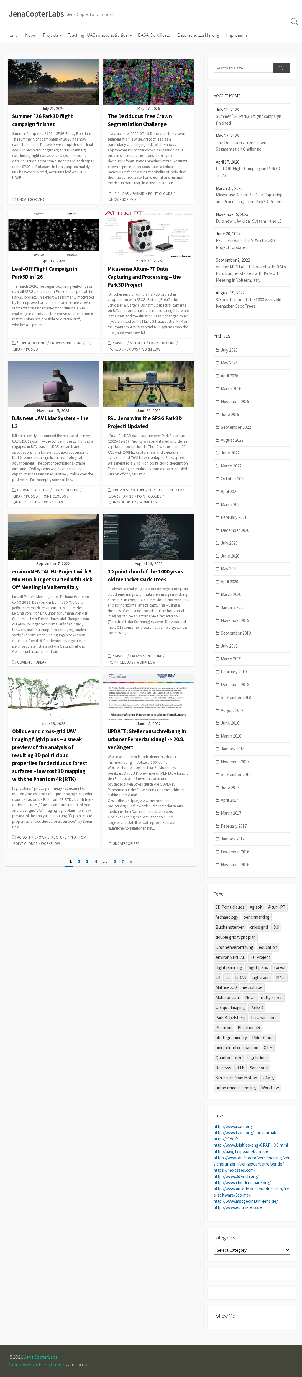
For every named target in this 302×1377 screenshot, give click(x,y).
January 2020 (232, 607)
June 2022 (230, 453)
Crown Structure (66, 342)
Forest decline (162, 342)
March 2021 (231, 504)
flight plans (257, 967)
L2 (114, 193)
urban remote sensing (236, 1088)
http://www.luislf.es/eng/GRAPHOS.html (251, 1145)
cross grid (259, 927)
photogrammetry (231, 1037)
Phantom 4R (249, 1027)
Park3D (138, 193)
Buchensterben (230, 927)
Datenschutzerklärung (198, 35)
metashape (252, 987)
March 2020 (231, 594)
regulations (257, 1057)
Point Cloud (263, 1037)
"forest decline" (31, 342)
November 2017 (235, 762)
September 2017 (236, 774)
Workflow (150, 349)
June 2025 (230, 414)
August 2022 (232, 440)
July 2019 (229, 646)
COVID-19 (24, 662)
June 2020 (230, 556)
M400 (280, 977)
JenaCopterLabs (41, 1357)
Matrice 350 (226, 987)
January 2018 (232, 749)
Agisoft (119, 342)
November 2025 (235, 401)
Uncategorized (30, 199)
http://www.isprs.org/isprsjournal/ (245, 1132)
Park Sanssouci (264, 1017)
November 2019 (235, 620)
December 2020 (235, 530)
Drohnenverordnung (234, 947)
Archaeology (227, 917)
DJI (276, 927)
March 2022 (231, 466)
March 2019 (231, 658)
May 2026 (229, 363)
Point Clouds (160, 193)
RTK (240, 1067)
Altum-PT (137, 342)
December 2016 (235, 852)
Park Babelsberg (231, 1017)
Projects (50, 35)
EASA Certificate (154, 35)
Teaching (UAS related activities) (98, 35)
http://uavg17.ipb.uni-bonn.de (241, 1151)
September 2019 (236, 633)
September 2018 (236, 697)
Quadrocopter (26, 502)
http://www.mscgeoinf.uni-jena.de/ (246, 1201)
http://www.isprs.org (233, 1126)
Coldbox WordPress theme (36, 1364)
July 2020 (229, 543)
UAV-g (268, 1078)
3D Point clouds (230, 907)
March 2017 (231, 813)
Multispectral (228, 997)
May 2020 (229, 568)
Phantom (78, 837)
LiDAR (124, 193)
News (30, 35)
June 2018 (230, 723)
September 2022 (236, 427)
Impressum (236, 35)
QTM (268, 1047)
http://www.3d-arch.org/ (236, 1176)
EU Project (260, 957)
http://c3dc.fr (226, 1139)
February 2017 (234, 826)
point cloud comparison (237, 1047)
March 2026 (231, 388)
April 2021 (229, 491)
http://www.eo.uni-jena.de (238, 1207)
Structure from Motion (236, 1078)
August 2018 (232, 710)
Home (12, 35)
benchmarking (257, 917)
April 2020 (229, 581)
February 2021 (234, 517)
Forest (279, 967)
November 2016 (235, 864)
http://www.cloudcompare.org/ (242, 1182)
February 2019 (234, 671)
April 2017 (229, 800)
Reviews (131, 349)
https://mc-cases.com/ (234, 1170)
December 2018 (235, 684)
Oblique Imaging (230, 1007)
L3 (227, 977)
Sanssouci (259, 1067)
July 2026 (229, 350)
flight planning (229, 967)
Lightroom (261, 977)
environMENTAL (230, 957)
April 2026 (229, 376)
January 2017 (232, 839)
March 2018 (231, 736)
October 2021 (233, 478)
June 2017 (230, 787)
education (268, 947)
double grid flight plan (236, 937)
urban (41, 662)
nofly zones (272, 997)
